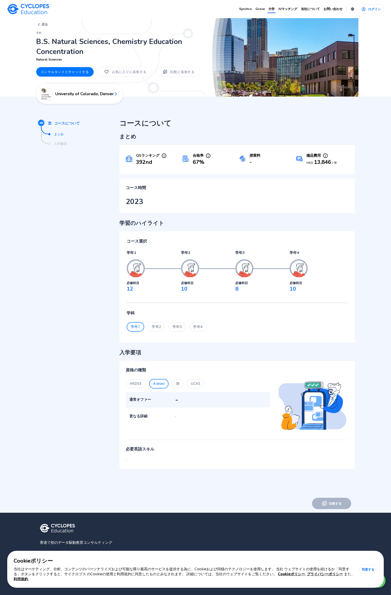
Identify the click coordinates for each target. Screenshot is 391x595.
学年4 (197, 326)
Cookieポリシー (291, 573)
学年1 (135, 326)
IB (177, 383)
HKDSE (136, 383)
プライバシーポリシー (325, 573)
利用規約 (21, 578)
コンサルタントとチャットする (65, 72)
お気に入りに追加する (129, 72)
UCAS (195, 383)
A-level (159, 383)
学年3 (177, 326)
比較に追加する (182, 72)
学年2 (156, 326)
